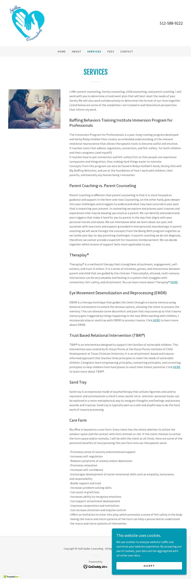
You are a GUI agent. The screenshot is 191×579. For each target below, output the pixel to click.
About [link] (76, 51)
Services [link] (94, 51)
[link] (26, 23)
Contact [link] (126, 51)
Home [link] (62, 51)
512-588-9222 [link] (171, 23)
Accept (149, 565)
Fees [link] (110, 51)
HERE (174, 282)
